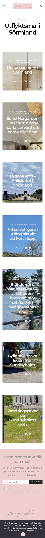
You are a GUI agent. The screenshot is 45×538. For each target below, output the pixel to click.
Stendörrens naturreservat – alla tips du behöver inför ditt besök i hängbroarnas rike (22, 298)
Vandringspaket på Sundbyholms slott (22, 417)
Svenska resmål (21, 60)
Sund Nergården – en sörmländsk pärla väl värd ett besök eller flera (22, 125)
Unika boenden (23, 62)
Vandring (34, 279)
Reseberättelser (15, 404)
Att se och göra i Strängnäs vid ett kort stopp (23, 234)
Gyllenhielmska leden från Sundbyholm (22, 360)
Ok (23, 534)
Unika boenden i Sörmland (22, 70)
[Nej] (42, 529)
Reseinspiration (19, 277)
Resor (10, 60)
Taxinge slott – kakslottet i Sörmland (22, 180)
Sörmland (32, 60)
